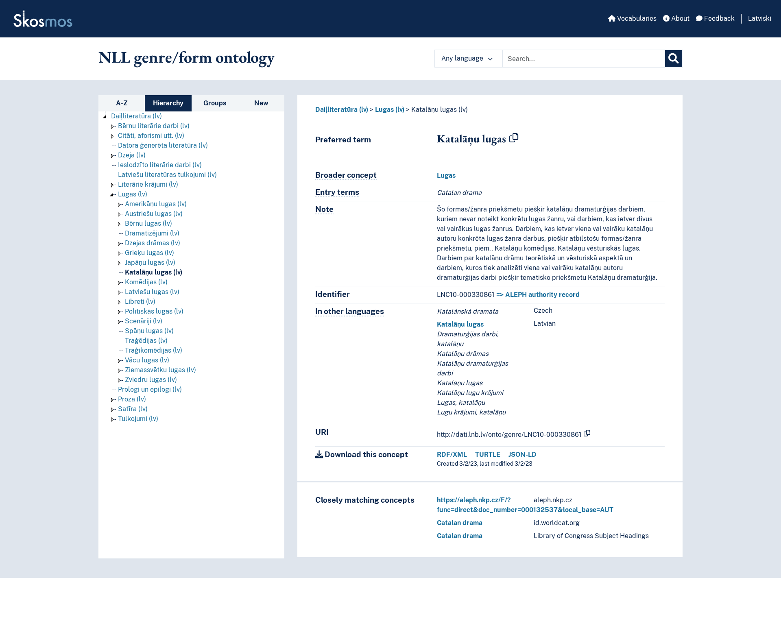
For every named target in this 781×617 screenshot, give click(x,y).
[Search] (674, 59)
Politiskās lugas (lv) (154, 311)
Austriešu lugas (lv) (154, 214)
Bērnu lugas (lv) (148, 223)
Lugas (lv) (132, 194)
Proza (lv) (132, 399)
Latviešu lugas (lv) (152, 292)
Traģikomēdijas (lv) (153, 350)
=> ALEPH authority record (538, 295)
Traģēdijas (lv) (146, 340)
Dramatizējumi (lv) (152, 233)
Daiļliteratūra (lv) (136, 116)
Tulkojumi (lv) (138, 419)
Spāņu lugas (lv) (149, 331)
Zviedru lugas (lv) (151, 380)
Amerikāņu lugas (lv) (156, 204)
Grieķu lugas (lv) (149, 253)
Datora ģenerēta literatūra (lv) (163, 145)
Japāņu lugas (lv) (150, 262)
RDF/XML (452, 454)
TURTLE (487, 454)
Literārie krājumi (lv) (148, 184)
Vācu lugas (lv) (147, 360)
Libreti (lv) (140, 301)
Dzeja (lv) (132, 155)
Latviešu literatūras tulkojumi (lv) (167, 175)
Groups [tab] (214, 103)
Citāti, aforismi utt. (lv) (151, 136)
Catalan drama (459, 523)
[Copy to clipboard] (513, 138)
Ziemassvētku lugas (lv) (160, 370)
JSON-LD (522, 454)
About (679, 18)
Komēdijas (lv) (146, 282)
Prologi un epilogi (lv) (150, 389)
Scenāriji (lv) (143, 321)
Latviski (759, 18)
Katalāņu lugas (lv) (153, 272)
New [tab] (261, 103)
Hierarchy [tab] (168, 103)
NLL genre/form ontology (186, 57)
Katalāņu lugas (460, 324)
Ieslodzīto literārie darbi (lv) (160, 165)
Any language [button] (463, 58)
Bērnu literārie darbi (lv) (154, 126)
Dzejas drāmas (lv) (152, 243)
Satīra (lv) (133, 409)
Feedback (718, 18)
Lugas (446, 175)
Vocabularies (636, 18)
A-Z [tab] (122, 103)
